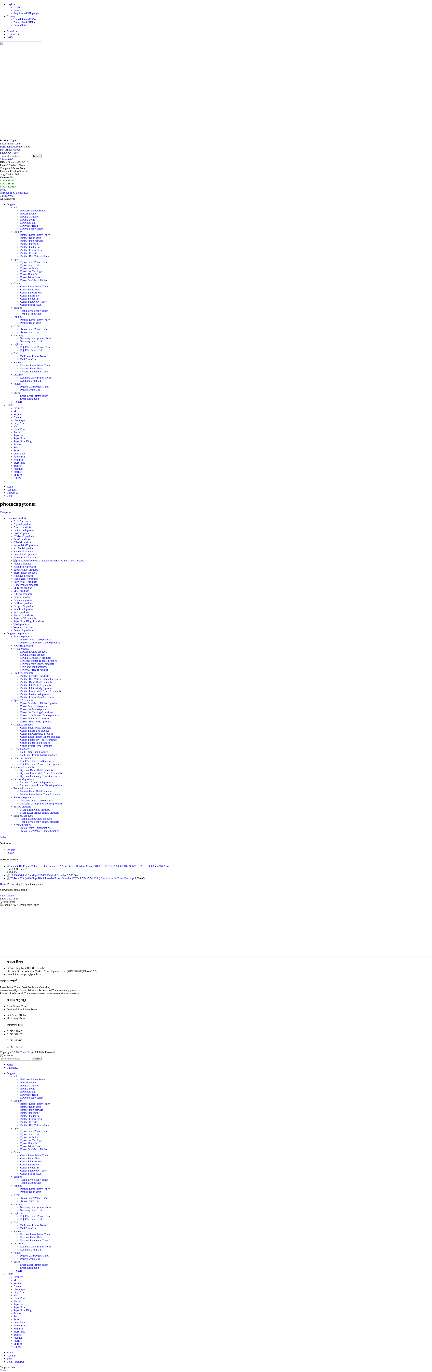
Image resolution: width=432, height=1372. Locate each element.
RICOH (18, 401)
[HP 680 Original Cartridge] (22, 875)
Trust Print (19, 462)
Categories (5, 512)
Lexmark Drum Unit (31, 380)
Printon (17, 383)
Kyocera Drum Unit (31, 368)
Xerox (17, 326)
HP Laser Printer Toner (32, 210)
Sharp (17, 392)
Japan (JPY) (20, 25)
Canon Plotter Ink (29, 298)
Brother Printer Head (31, 250)
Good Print (19, 429)
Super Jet (18, 435)
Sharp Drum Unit (29, 398)
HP (15, 207)
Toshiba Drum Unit (30, 313)
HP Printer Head (29, 225)
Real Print (19, 459)
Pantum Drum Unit (30, 322)
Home (3, 884)
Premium (18, 468)
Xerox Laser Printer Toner (34, 329)
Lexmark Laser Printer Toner (35, 377)
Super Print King (23, 441)
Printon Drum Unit (30, 389)
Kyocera (18, 362)
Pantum (18, 316)
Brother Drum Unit (30, 237)
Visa (16, 426)
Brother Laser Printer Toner (35, 234)
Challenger (19, 420)
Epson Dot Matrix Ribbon (34, 280)
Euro (16, 450)
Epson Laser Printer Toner (34, 262)
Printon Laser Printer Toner (34, 386)
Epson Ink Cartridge (31, 271)
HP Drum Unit (28, 213)
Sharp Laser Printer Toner (34, 395)
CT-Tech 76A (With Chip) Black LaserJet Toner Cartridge (103, 878)
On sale (11, 849)
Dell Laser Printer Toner (33, 356)
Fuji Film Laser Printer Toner (35, 347)
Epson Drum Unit (29, 265)
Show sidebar (7, 895)
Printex (17, 444)
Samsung (18, 335)
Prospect (18, 408)
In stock (11, 852)
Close (3, 836)
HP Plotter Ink (27, 222)
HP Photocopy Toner (31, 228)
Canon (17, 283)
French (17, 10)
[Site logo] (21, 137)
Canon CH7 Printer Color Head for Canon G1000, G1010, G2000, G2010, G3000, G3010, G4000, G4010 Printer (109, 866)
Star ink (18, 432)
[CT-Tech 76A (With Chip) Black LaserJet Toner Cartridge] (39, 878)
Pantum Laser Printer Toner (35, 319)
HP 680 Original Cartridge (52, 875)
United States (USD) (25, 19)
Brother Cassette (29, 253)
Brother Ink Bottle (30, 244)
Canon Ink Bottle (29, 295)
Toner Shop (26, 1052)
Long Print (19, 453)
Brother (18, 231)
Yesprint (18, 414)
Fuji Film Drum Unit (31, 350)
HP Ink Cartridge (29, 216)
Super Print (19, 438)
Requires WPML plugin (26, 13)
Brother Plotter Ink (30, 247)
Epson (17, 259)
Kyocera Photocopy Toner (34, 371)
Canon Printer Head (31, 304)
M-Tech (18, 474)
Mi (15, 411)
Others (17, 477)
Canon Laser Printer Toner (34, 286)
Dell (16, 353)
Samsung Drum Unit (31, 341)
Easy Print (19, 423)
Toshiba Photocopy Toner (34, 310)
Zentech (18, 465)
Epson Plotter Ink (29, 274)
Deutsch (18, 7)
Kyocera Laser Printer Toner (35, 365)
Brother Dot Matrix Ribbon (34, 256)
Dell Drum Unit (28, 359)
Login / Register (15, 1361)
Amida (17, 417)
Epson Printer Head (30, 277)
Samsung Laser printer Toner (35, 338)
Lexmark (18, 374)
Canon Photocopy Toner (33, 301)
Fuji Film (18, 344)
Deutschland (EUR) (24, 22)
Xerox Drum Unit (29, 332)
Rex (16, 447)
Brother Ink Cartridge (31, 240)
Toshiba (18, 307)
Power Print (20, 456)
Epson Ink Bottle (29, 268)
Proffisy (18, 471)
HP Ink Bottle (27, 219)
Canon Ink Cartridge (31, 292)
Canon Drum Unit (30, 289)
